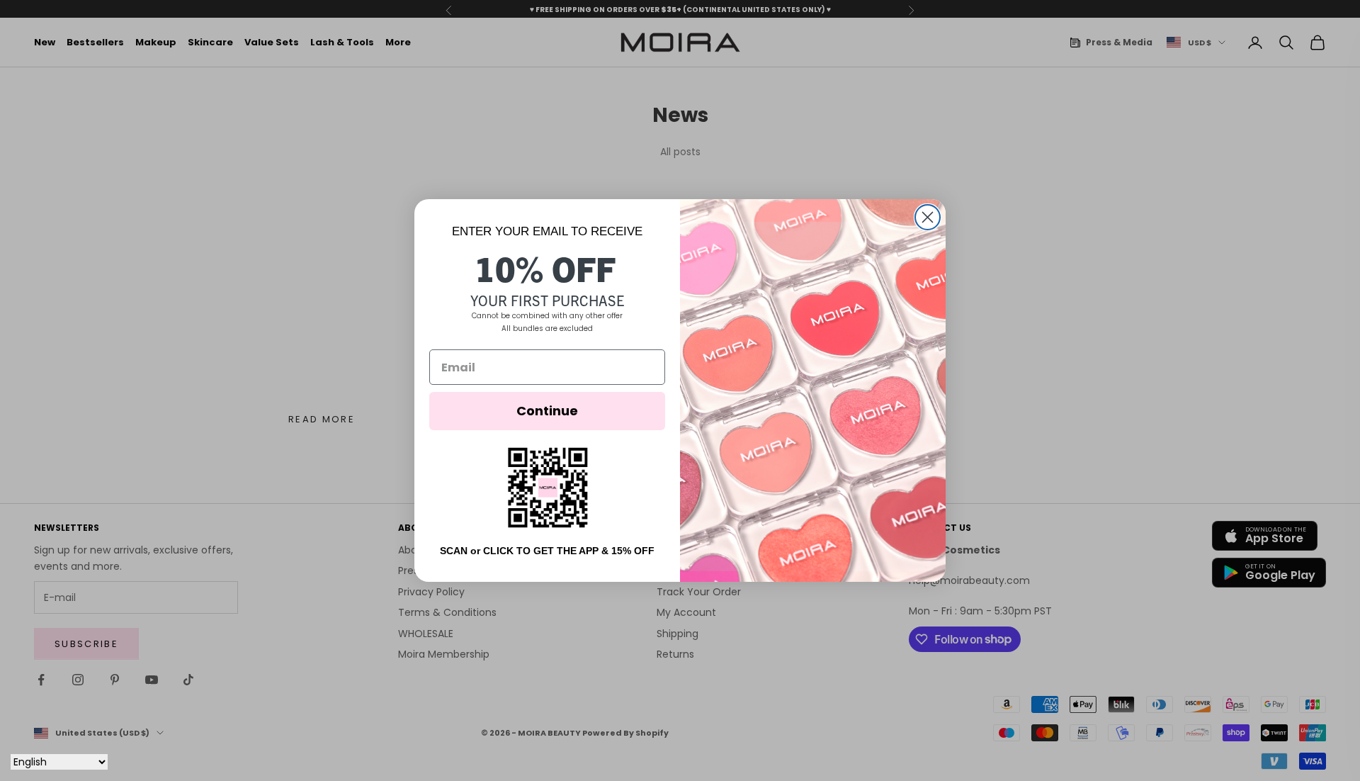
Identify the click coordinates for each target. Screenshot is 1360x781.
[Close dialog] (927, 217)
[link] (547, 487)
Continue (547, 411)
